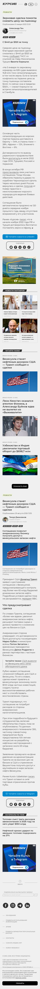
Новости (7, 12)
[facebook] (5, 905)
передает (27, 599)
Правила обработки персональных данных (20, 932)
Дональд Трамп (28, 579)
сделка (12, 37)
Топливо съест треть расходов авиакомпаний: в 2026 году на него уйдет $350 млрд (19, 821)
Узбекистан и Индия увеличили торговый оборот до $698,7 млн (16, 448)
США (20, 526)
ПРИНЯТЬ (20, 983)
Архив (8, 927)
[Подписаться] (35, 895)
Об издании (11, 915)
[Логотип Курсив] (10, 4)
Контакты (10, 938)
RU (31, 4)
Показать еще (20, 486)
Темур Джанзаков (17, 517)
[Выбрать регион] (25, 4)
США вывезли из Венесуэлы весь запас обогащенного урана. (20, 664)
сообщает (14, 56)
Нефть (15, 526)
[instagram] (12, 905)
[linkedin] (27, 905)
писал (23, 219)
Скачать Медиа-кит (14, 943)
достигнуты (15, 158)
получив (28, 186)
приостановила (11, 172)
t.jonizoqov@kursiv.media (18, 521)
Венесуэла (7, 526)
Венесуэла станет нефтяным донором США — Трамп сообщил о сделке (19, 363)
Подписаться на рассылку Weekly (18, 892)
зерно (6, 37)
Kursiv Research (12, 948)
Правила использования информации (16, 921)
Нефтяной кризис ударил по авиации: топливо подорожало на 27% (19, 833)
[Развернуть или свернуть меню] (36, 4)
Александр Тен (16, 28)
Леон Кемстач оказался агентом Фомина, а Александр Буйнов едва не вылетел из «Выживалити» (18, 406)
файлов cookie (20, 978)
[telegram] (20, 905)
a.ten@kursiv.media (15, 33)
